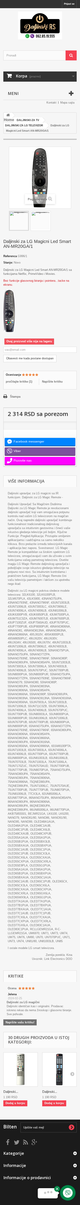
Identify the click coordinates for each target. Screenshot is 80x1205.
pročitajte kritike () (19, 381)
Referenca (10, 256)
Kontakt (51, 102)
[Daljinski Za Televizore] (40, 25)
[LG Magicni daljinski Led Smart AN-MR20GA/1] (19, 221)
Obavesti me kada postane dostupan (30, 358)
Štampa (15, 396)
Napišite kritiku (52, 381)
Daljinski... (10, 1091)
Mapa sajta (67, 102)
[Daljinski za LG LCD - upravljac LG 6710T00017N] (20, 1069)
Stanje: (8, 262)
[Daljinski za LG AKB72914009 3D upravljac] (59, 1069)
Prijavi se (69, 3)
